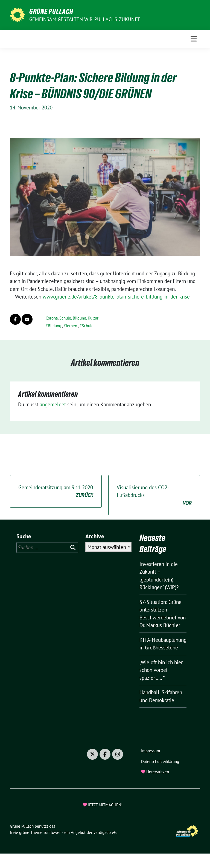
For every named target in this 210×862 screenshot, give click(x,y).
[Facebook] (105, 754)
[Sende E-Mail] (27, 319)
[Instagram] (117, 754)
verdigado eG (105, 832)
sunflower (52, 832)
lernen (71, 325)
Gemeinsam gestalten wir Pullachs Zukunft (84, 19)
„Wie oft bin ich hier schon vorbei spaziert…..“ (161, 670)
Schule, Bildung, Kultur (78, 318)
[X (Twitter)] (92, 754)
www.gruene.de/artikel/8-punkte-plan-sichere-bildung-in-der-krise (116, 296)
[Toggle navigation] (193, 39)
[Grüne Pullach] (17, 14)
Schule (88, 325)
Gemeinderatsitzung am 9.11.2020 (55, 491)
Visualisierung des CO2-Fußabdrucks (154, 495)
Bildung (54, 325)
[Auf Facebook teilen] (15, 319)
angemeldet (53, 404)
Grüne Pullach (51, 11)
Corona (52, 318)
